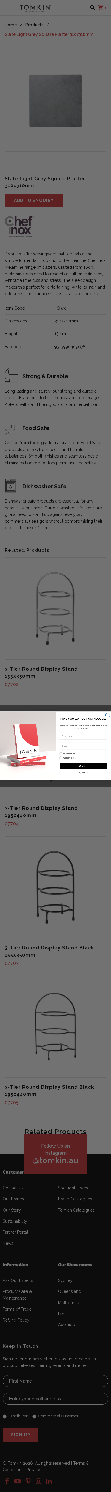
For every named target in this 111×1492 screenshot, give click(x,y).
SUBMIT (83, 766)
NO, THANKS (83, 773)
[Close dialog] (107, 715)
